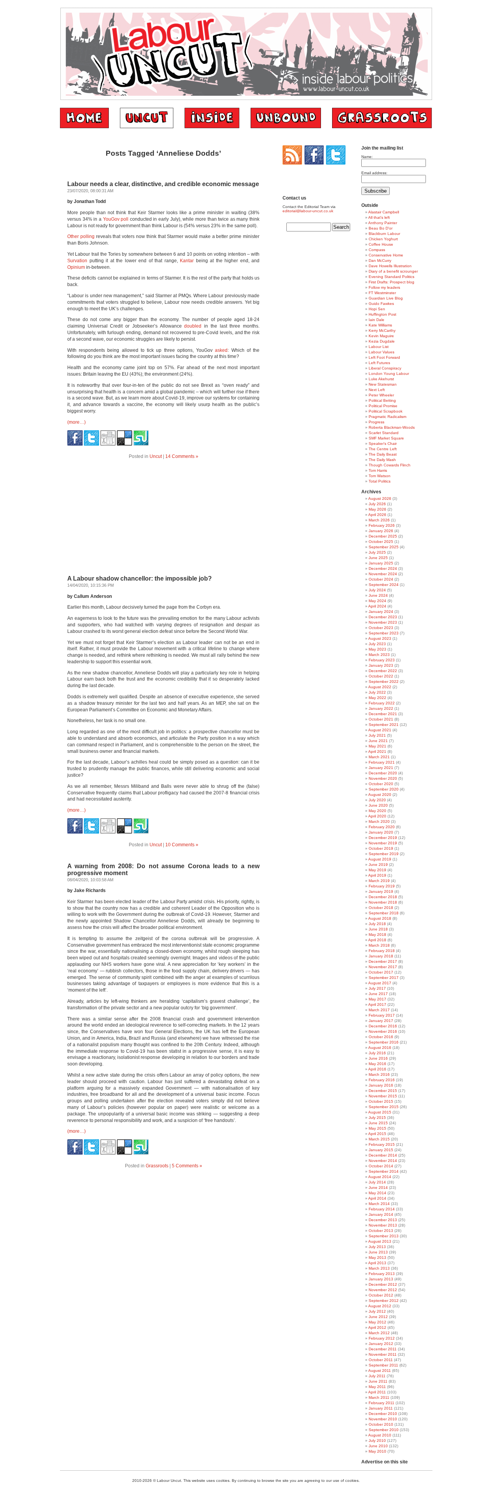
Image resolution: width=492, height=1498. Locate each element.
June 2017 (378, 994)
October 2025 (381, 541)
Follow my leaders (384, 287)
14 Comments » (181, 456)
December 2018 (383, 897)
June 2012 (378, 1317)
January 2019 (381, 891)
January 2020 (381, 832)
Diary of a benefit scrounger (393, 271)
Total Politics (380, 481)
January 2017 (381, 1021)
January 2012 (381, 1344)
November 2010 (383, 1419)
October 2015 (381, 1101)
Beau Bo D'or (380, 228)
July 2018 (377, 924)
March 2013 (379, 1268)
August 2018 (379, 918)
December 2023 (383, 617)
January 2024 (381, 611)
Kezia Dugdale (382, 341)
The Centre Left (383, 449)
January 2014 (381, 1214)
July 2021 (377, 735)
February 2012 (382, 1338)
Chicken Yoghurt (383, 239)
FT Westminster (382, 293)
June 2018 (378, 929)
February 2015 (382, 1144)
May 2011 (377, 1387)
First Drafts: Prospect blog (391, 282)
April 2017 (377, 1004)
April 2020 (377, 816)
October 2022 (381, 676)
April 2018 (377, 940)
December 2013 (383, 1220)
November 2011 (383, 1354)
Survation (77, 260)
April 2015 (377, 1134)
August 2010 (379, 1435)
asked (221, 350)
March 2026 (379, 520)
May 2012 (377, 1322)
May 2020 (377, 811)
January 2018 (381, 956)
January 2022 (381, 708)
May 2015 (377, 1128)
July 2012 (377, 1311)
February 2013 (382, 1274)
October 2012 (381, 1295)
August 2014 (379, 1177)
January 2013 (381, 1279)
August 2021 (379, 730)
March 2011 (379, 1397)
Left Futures (379, 363)
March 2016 (379, 1074)
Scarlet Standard (384, 433)
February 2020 (382, 827)
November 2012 (383, 1290)
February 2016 (382, 1080)
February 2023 (382, 660)
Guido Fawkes (381, 303)
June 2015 (378, 1123)
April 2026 (377, 515)
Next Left (377, 390)
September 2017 (384, 977)
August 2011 (379, 1370)
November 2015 (383, 1096)
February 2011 (381, 1403)
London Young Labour (389, 373)
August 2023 (379, 638)
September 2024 (384, 585)
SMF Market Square (386, 438)
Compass (377, 250)
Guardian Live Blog (386, 298)
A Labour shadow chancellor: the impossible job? (139, 578)
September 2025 (384, 547)
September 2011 (383, 1365)
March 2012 (379, 1333)
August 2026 (379, 498)
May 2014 (377, 1193)
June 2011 (378, 1381)
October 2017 (381, 972)
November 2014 (383, 1160)
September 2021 (384, 724)
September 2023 (384, 633)
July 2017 (377, 988)
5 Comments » (187, 1165)
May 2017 (377, 999)
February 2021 (382, 762)
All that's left (379, 217)
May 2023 (377, 649)
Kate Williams (380, 325)
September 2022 (384, 681)
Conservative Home (386, 255)
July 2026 (377, 504)
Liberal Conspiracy (385, 368)
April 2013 (377, 1263)
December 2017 (383, 961)
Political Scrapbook (385, 411)
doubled (192, 326)
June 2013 (378, 1252)
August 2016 (379, 1047)
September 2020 (384, 789)
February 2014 (382, 1209)
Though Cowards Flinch (390, 465)
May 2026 (377, 509)
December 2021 (383, 714)
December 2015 (383, 1091)
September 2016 (384, 1042)
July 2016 (377, 1053)
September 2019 (384, 854)
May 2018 (377, 934)
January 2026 (381, 531)
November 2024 (383, 574)
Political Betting (382, 400)
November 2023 (383, 622)
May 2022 (377, 698)
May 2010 (377, 1451)
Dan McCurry (380, 260)
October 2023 (381, 628)
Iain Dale (376, 320)
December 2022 (383, 671)
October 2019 (381, 848)
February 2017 (382, 1015)
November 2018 (383, 902)
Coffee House (381, 244)
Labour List (379, 347)
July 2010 (377, 1440)
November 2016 (383, 1031)
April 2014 (377, 1198)
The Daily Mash (382, 460)
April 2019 (377, 875)
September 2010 (384, 1430)
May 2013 (377, 1257)
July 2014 (377, 1182)
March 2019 (379, 881)
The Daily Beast (383, 454)
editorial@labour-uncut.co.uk (308, 211)
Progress (376, 422)
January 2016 (381, 1085)
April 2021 (377, 751)
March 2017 (379, 1010)
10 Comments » (181, 844)
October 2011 (381, 1360)
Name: (367, 157)
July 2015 (377, 1117)
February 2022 (382, 703)
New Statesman (383, 384)
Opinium (76, 267)
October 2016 (381, 1037)
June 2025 (378, 558)
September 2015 (384, 1107)
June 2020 (378, 805)
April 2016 (377, 1069)
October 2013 (381, 1230)
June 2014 (378, 1187)
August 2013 (379, 1241)
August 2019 (379, 859)
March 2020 (379, 821)
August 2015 (379, 1112)
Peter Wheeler (381, 395)
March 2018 (379, 945)
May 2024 (377, 601)
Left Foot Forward (384, 357)
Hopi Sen (377, 309)
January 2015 (381, 1150)
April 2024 (377, 606)
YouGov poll (116, 219)
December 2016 (383, 1026)
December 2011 (383, 1349)
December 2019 (383, 838)
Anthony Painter (382, 223)
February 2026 (382, 525)
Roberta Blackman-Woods (392, 427)
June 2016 (378, 1058)
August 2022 (379, 687)
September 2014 (384, 1171)
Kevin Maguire (381, 336)
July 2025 (377, 552)
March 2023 (379, 654)
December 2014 (383, 1155)
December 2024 (383, 568)
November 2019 (383, 843)
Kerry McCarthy (382, 330)
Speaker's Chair (383, 443)
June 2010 (378, 1446)
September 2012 (384, 1300)
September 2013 (384, 1236)
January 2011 (381, 1408)
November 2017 (383, 967)
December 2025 (383, 536)
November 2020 (383, 778)
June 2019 (378, 864)
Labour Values (381, 352)
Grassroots (157, 1165)
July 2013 (377, 1247)
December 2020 (383, 773)
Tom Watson (380, 476)
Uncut (156, 456)
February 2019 (382, 886)
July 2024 (377, 590)
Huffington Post (382, 314)
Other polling (81, 236)
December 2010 (383, 1413)
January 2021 (381, 768)
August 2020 (379, 794)
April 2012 (377, 1327)
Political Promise (383, 406)
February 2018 (382, 951)
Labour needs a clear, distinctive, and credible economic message (163, 184)
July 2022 (377, 692)
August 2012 (379, 1306)
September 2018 (384, 913)
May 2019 (377, 870)
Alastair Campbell (383, 212)
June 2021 (378, 741)
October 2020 (381, 784)
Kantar (187, 260)
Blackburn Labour (384, 233)
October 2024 (381, 579)
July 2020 (377, 800)
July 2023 (377, 644)
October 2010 (381, 1424)
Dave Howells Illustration (390, 266)
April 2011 (377, 1392)
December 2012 (383, 1284)
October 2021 (381, 719)
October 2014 (381, 1166)
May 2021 (377, 746)
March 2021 (379, 757)
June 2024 (378, 595)
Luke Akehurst (381, 379)
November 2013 (383, 1225)
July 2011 (377, 1376)
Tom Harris (378, 470)
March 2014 (379, 1204)
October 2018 (381, 907)
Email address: (374, 173)
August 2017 (379, 983)
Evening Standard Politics (391, 277)
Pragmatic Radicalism (387, 416)
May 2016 (377, 1064)
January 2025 (381, 563)
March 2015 (379, 1139)
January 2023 (381, 665)
